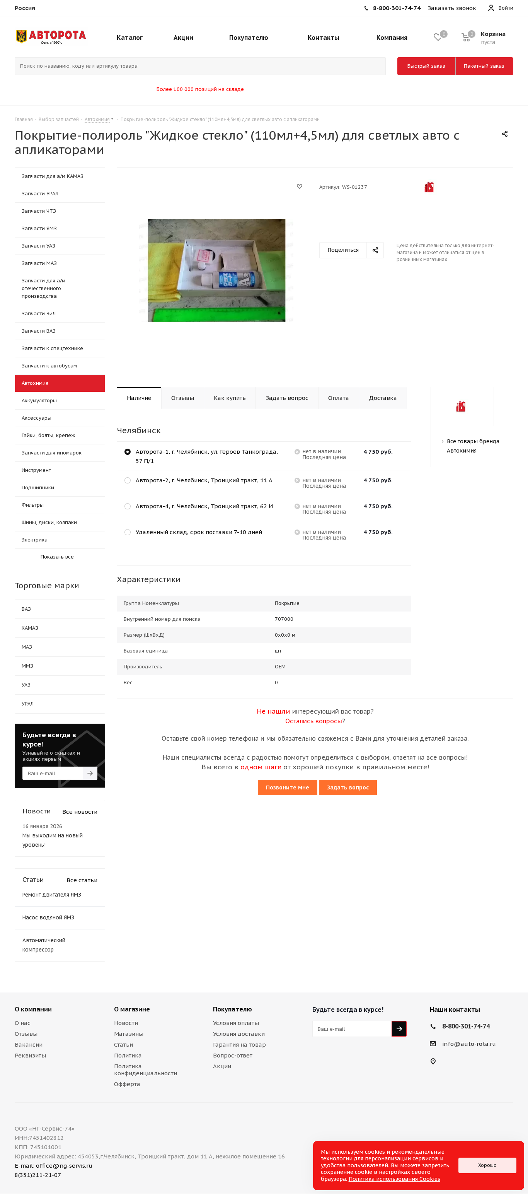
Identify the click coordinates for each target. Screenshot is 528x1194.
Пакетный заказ (484, 66)
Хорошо (487, 1165)
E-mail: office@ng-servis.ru (53, 1165)
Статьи (123, 1044)
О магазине (132, 1009)
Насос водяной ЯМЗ (48, 917)
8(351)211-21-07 (38, 1175)
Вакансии (29, 1044)
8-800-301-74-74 (466, 1026)
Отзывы (26, 1033)
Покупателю (232, 1009)
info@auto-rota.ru (469, 1043)
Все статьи (81, 880)
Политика (128, 1055)
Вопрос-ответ (232, 1055)
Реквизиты (30, 1055)
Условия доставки (239, 1033)
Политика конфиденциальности (145, 1069)
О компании (33, 1009)
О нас (23, 1023)
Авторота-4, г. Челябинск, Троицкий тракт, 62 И (204, 506)
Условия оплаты (236, 1023)
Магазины (128, 1033)
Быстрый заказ (426, 66)
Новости (126, 1023)
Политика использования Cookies (394, 1178)
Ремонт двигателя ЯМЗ (51, 894)
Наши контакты (455, 1009)
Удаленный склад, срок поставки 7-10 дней (199, 532)
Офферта (127, 1084)
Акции (222, 1066)
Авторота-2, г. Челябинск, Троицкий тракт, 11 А (204, 480)
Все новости (79, 811)
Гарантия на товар (239, 1044)
